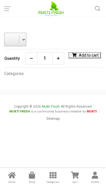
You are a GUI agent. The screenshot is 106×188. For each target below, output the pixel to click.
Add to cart (88, 55)
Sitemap (53, 118)
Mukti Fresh (51, 107)
